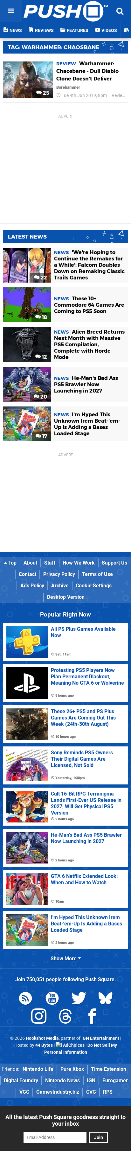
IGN (91, 1080)
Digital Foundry (21, 1080)
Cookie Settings (94, 586)
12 (44, 357)
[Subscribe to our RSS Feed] (25, 999)
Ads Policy (32, 586)
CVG (91, 1092)
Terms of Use (97, 574)
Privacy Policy (59, 574)
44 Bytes (44, 1045)
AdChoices (73, 1045)
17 (44, 436)
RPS (108, 1092)
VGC (24, 1092)
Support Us (114, 563)
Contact (27, 574)
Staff (50, 563)
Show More (64, 959)
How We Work (79, 563)
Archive (60, 586)
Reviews (120, 95)
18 (44, 317)
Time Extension (108, 1069)
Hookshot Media (42, 1038)
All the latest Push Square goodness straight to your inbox (65, 1120)
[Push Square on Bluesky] (105, 999)
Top (12, 563)
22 (43, 278)
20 (43, 397)
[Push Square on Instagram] (39, 1017)
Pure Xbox (72, 1069)
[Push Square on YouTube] (52, 999)
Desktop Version (66, 597)
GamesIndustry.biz (57, 1092)
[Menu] (11, 11)
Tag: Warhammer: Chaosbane (53, 47)
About (30, 563)
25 (45, 93)
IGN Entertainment (100, 1038)
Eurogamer (115, 1080)
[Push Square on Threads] (65, 1017)
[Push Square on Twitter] (79, 999)
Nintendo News (62, 1080)
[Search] (120, 11)
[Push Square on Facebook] (92, 1017)
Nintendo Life (38, 1069)
